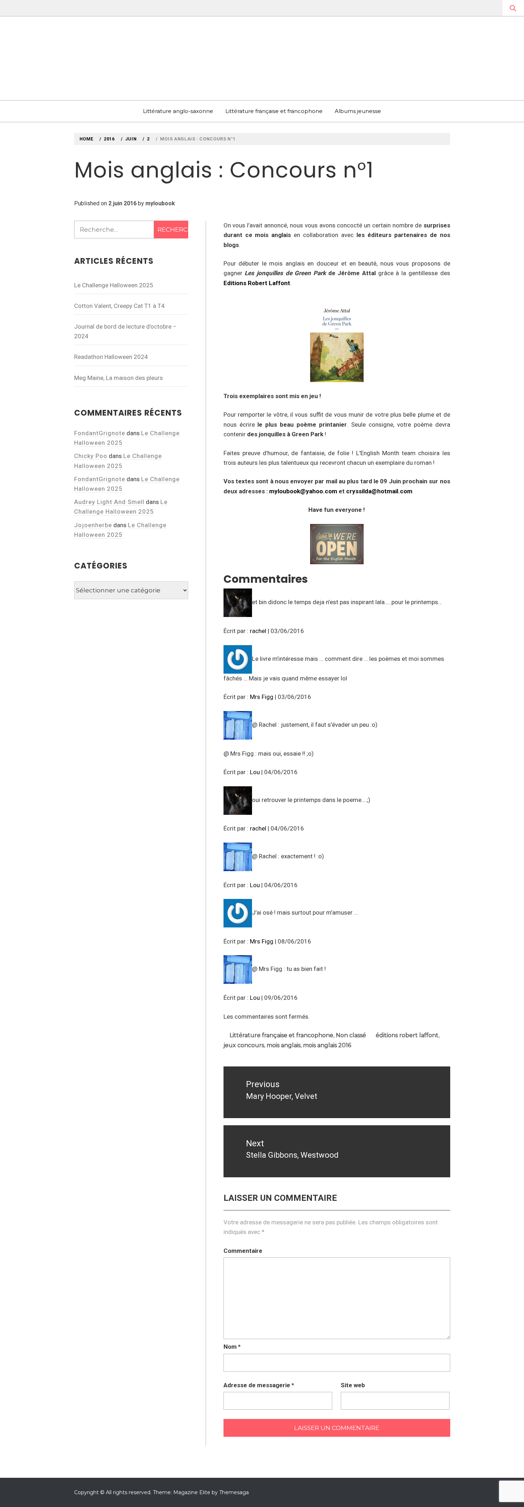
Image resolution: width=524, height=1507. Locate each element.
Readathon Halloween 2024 (111, 356)
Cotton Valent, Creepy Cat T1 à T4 (119, 305)
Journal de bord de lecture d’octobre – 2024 (125, 331)
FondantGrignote (99, 433)
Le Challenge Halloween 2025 (113, 285)
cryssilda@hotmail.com (379, 491)
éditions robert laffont (407, 1035)
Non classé (351, 1035)
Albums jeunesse (358, 111)
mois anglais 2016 (327, 1045)
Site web (353, 1385)
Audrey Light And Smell (109, 501)
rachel (258, 630)
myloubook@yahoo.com (303, 491)
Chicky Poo (90, 455)
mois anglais (283, 1045)
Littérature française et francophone (274, 111)
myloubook (160, 203)
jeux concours (244, 1045)
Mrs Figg (261, 696)
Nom (232, 1346)
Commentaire (243, 1250)
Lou (255, 772)
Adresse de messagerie (259, 1385)
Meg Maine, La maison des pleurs (118, 377)
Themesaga (234, 1492)
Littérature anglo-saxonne (178, 111)
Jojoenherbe (93, 525)
